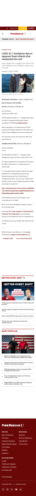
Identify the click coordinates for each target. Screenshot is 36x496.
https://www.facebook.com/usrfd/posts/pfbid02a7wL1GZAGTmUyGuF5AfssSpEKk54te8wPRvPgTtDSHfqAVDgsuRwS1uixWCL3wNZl (18, 190)
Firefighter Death (6, 49)
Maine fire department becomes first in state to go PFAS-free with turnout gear (18, 363)
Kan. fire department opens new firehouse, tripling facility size (17, 376)
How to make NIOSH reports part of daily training (17, 316)
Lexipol (14, 484)
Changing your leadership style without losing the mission (18, 303)
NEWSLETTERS (13, 28)
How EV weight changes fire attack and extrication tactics (18, 310)
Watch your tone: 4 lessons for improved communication (14, 321)
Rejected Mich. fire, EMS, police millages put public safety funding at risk (18, 383)
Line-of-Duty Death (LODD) (24, 238)
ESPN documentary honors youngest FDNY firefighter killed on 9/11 (17, 370)
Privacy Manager (7, 477)
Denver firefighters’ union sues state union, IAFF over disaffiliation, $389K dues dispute (18, 356)
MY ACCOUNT (22, 28)
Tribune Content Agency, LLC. (20, 234)
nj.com (28, 232)
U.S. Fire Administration (19, 123)
